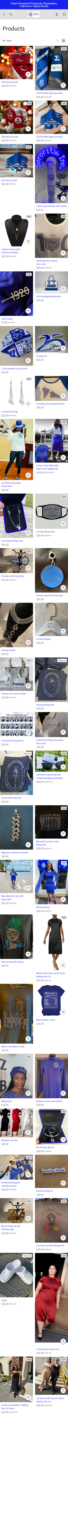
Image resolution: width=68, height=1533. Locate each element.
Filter (8, 40)
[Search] (11, 14)
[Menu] (4, 14)
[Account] (56, 14)
